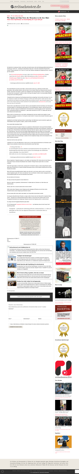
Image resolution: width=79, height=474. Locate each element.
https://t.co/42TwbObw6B (31, 78)
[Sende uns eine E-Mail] (64, 1)
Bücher (35, 1)
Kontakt (39, 1)
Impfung (8, 15)
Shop (43, 1)
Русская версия (50, 470)
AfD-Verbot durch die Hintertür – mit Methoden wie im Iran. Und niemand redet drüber (63, 89)
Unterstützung (22, 1)
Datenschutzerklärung (63, 470)
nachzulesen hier (42, 101)
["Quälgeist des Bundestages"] (30, 258)
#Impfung (40, 76)
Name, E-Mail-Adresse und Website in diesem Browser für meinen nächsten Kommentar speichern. (29, 324)
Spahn (22, 15)
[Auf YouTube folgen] (68, 1)
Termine (27, 470)
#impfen (19, 76)
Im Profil (11, 1)
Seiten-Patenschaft (30, 1)
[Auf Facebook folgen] (61, 1)
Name (10, 318)
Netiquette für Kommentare (42, 470)
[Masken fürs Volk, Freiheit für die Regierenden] (30, 284)
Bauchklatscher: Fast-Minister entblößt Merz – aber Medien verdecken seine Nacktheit (61, 65)
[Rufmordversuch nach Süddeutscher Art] (30, 249)
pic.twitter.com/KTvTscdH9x (16, 79)
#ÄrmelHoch (41, 78)
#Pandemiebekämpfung (38, 74)
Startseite (14, 470)
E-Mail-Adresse (26, 318)
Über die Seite (16, 1)
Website (39, 318)
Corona (13, 15)
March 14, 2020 (37, 157)
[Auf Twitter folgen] (62, 1)
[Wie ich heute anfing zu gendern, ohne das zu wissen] (30, 275)
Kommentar (11, 308)
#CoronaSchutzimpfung (16, 74)
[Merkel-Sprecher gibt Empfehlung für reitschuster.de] (30, 266)
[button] (68, 11)
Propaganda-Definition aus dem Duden (24, 204)
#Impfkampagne (13, 78)
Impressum (56, 470)
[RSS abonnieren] (66, 1)
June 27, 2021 (36, 83)
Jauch (19, 15)
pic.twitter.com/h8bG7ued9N (39, 154)
